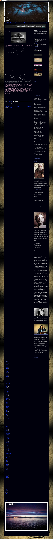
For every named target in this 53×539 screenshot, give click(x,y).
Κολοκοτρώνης (7, 399)
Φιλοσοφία (7, 434)
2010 (6, 499)
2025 (6, 469)
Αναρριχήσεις (7, 365)
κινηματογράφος (7, 398)
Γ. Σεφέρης (7, 371)
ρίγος (6, 423)
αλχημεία (7, 364)
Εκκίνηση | (6, 22)
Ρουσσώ (6, 425)
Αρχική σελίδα (18, 106)
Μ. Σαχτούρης (7, 406)
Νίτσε (6, 415)
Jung (6, 454)
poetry (6, 461)
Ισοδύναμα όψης (7, 391)
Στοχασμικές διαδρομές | (30, 22)
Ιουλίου (7, 474)
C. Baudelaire (7, 442)
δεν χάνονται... (7, 478)
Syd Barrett (7, 464)
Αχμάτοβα (7, 368)
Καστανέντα (7, 395)
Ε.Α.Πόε (6, 379)
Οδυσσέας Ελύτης (8, 418)
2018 (6, 492)
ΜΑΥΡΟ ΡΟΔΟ (36, 38)
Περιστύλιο (7, 419)
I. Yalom (6, 452)
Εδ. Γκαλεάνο (7, 380)
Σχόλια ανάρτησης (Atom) (10, 107)
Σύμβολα (7, 429)
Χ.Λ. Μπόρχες (7, 437)
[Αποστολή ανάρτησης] (13, 101)
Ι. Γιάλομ (6, 390)
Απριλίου (7, 477)
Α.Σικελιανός (7, 363)
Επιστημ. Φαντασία (8, 383)
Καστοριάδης (7, 396)
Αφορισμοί (7, 367)
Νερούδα (7, 414)
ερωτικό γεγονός (7, 384)
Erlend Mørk (7, 448)
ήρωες (6, 387)
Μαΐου (7, 476)
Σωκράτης (7, 430)
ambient (6, 440)
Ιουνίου (7, 475)
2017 (6, 493)
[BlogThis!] (15, 101)
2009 (6, 500)
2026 (6, 468)
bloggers (7, 441)
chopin (6, 444)
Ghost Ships (7, 450)
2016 (6, 494)
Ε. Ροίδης (7, 378)
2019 (6, 491)
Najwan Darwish (7, 456)
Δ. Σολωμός (7, 376)
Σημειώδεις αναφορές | (39, 22)
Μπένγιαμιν (7, 411)
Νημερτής (36, 43)
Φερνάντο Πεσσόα (8, 433)
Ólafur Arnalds (7, 458)
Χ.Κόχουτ (7, 436)
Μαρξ (6, 409)
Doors (6, 446)
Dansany (7, 445)
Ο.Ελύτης (7, 417)
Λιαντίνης (7, 403)
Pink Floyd (7, 460)
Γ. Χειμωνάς (7, 372)
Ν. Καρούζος (7, 413)
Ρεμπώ (6, 422)
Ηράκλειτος (7, 386)
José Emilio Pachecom (8, 453)
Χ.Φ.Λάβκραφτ (7, 438)
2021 (6, 489)
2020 (6, 490)
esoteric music (7, 449)
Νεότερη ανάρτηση (7, 106)
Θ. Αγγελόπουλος (7, 388)
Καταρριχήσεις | (17, 22)
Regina (34, 253)
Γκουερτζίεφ (7, 375)
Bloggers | (43, 22)
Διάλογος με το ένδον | (21, 22)
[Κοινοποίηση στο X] (16, 101)
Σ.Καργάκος (7, 426)
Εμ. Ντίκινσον (7, 382)
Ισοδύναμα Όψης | (10, 22)
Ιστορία (6, 392)
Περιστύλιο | (25, 22)
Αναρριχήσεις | (13, 22)
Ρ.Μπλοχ (7, 421)
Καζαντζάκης (7, 394)
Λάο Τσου (7, 402)
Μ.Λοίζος (7, 407)
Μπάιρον (7, 410)
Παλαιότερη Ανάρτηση (29, 106)
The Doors (7, 465)
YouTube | (45, 22)
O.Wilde (6, 457)
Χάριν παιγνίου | (35, 22)
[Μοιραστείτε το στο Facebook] (17, 101)
